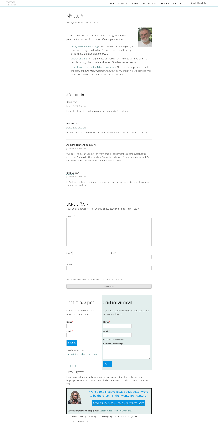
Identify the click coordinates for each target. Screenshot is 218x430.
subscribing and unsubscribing (82, 354)
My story (74, 15)
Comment (70, 216)
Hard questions (165, 3)
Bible (143, 3)
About (175, 3)
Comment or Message (113, 343)
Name (69, 253)
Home (112, 3)
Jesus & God (152, 3)
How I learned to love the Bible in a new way (93, 67)
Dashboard (71, 366)
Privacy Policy (120, 416)
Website (69, 264)
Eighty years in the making (84, 46)
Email (113, 253)
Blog (181, 3)
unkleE (70, 123)
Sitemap (83, 416)
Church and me (79, 58)
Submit (72, 342)
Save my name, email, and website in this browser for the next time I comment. (94, 279)
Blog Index (132, 416)
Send (107, 364)
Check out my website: (118, 402)
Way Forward (10, 2)
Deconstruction (122, 3)
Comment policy (105, 416)
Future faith (134, 3)
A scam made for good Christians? (115, 410)
